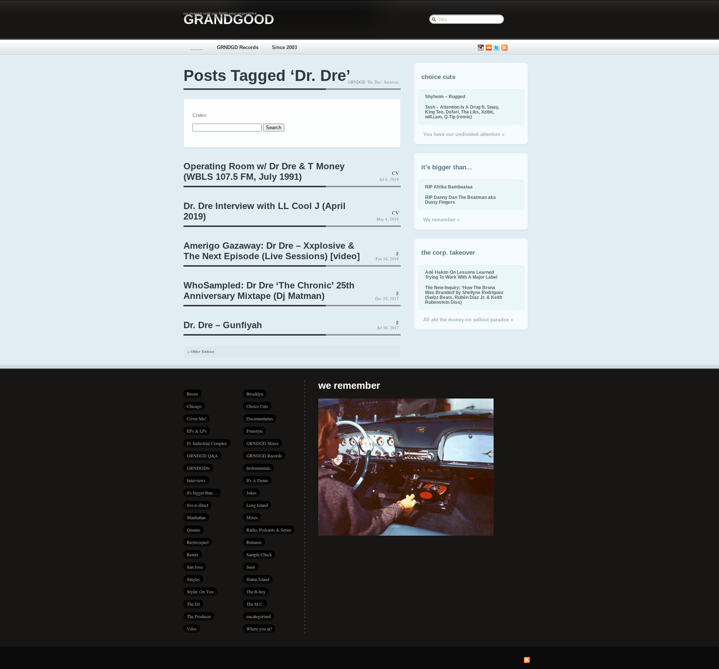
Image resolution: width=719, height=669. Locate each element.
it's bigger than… (202, 493)
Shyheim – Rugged (445, 96)
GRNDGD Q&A (202, 455)
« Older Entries (201, 351)
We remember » (441, 220)
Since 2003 (284, 47)
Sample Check (259, 554)
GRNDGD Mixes (262, 443)
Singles (193, 579)
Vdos (192, 629)
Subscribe (504, 48)
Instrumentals (258, 468)
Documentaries (259, 418)
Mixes (252, 517)
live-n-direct (197, 505)
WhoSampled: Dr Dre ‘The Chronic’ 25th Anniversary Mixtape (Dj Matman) (269, 290)
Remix (192, 554)
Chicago (194, 406)
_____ (196, 47)
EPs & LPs (197, 431)
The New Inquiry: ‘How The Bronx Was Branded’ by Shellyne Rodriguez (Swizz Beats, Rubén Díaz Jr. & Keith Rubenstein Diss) (464, 295)
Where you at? (259, 629)
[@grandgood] (497, 48)
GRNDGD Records (237, 47)
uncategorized (258, 616)
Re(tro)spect (198, 542)
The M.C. (255, 604)
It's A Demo (257, 480)
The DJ (193, 604)
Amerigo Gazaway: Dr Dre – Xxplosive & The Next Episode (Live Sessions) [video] (271, 250)
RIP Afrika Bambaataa (449, 186)
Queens (193, 530)
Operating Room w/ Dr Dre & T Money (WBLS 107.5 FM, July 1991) (264, 171)
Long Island (257, 505)
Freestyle (254, 431)
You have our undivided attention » (463, 134)
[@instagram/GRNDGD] (481, 48)
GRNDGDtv (198, 468)
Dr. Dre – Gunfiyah (222, 325)
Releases (254, 542)
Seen (250, 567)
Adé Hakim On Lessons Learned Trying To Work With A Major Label (461, 274)
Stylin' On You (200, 591)
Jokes (251, 493)
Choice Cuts (257, 406)
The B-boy (256, 591)
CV (395, 173)
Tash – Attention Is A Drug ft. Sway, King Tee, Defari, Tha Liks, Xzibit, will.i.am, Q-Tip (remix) (462, 112)
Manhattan (196, 517)
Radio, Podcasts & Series (268, 530)
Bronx (192, 394)
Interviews (196, 480)
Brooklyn (254, 394)
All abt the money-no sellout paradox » (468, 320)
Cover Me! (196, 418)
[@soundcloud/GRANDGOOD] (489, 48)
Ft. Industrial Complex (207, 443)
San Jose (195, 567)
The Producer (199, 616)
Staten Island (257, 579)
